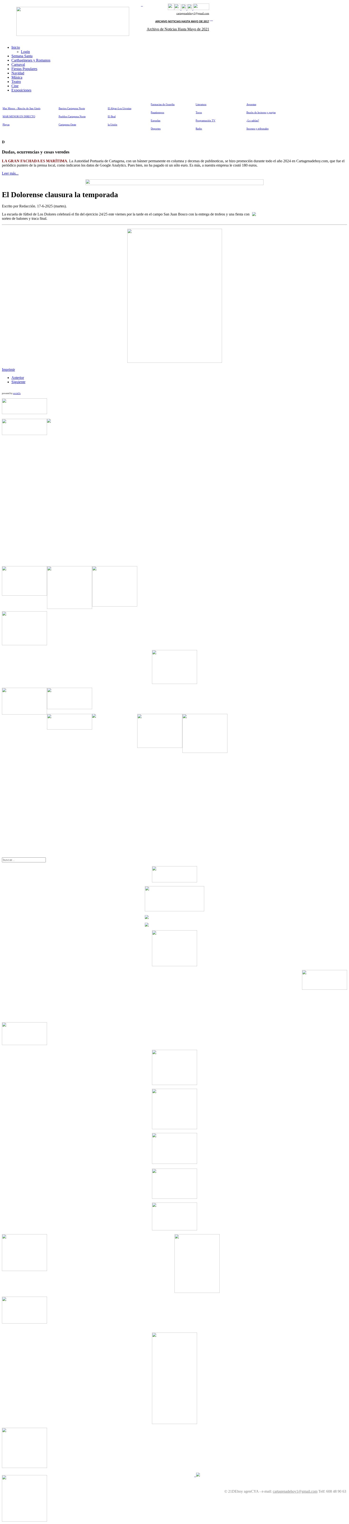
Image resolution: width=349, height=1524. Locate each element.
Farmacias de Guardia (162, 104)
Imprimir (8, 370)
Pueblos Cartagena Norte (72, 116)
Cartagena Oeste (67, 124)
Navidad (17, 73)
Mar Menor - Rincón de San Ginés (21, 108)
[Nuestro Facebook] (171, 9)
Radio (199, 128)
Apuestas (251, 104)
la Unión (112, 124)
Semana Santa (22, 56)
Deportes (155, 128)
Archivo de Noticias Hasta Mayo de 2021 (178, 29)
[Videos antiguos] (189, 9)
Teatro (16, 82)
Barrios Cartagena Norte (72, 108)
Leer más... (10, 173)
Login (25, 52)
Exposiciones (21, 90)
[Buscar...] (201, 9)
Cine (15, 86)
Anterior (17, 378)
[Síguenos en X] (177, 9)
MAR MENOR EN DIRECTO (19, 116)
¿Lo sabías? (252, 120)
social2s (17, 393)
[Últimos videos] (183, 9)
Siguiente (18, 382)
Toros (199, 112)
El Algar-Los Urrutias (119, 108)
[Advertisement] (114, 490)
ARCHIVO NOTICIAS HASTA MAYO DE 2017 (182, 21)
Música (16, 77)
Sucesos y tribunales (257, 128)
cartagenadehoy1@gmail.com (192, 13)
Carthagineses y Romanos (30, 60)
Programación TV (205, 120)
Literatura (201, 104)
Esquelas (155, 120)
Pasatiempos (157, 112)
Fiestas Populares (24, 69)
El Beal (112, 116)
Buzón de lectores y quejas (261, 112)
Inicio (15, 47)
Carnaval (18, 64)
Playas (6, 124)
